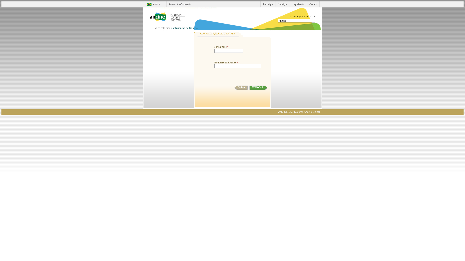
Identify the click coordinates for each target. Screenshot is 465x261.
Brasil (157, 4)
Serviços (282, 4)
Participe (268, 4)
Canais (313, 4)
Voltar (241, 87)
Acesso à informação (180, 4)
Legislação (298, 4)
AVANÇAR (258, 87)
